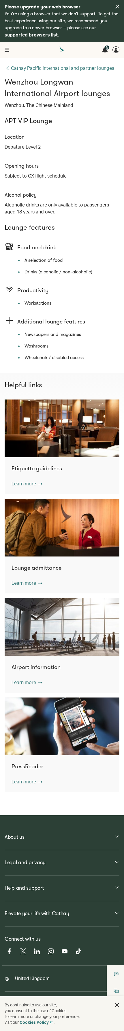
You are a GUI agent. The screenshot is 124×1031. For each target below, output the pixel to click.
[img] (117, 7)
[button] (27, 483)
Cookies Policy (34, 1022)
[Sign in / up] (115, 49)
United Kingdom (32, 978)
